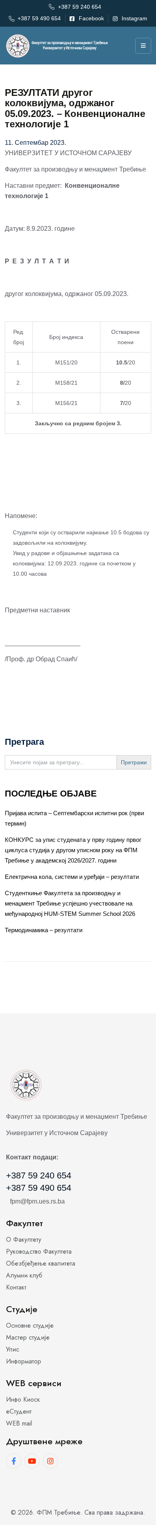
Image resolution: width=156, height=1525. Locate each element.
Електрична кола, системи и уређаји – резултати (72, 876)
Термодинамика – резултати (43, 930)
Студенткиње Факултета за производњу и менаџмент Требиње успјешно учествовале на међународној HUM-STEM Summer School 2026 (70, 903)
